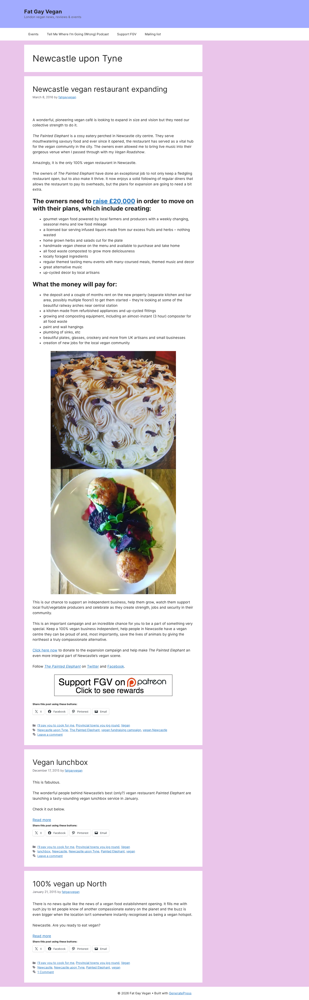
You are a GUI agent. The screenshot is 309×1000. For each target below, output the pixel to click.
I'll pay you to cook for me (55, 725)
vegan (130, 851)
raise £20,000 (114, 201)
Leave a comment (50, 734)
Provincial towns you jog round (97, 725)
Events (33, 34)
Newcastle (59, 851)
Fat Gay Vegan (43, 11)
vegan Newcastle (155, 730)
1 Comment (45, 972)
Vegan (125, 725)
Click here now (45, 650)
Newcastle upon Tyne (52, 730)
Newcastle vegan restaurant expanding (100, 89)
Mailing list (153, 34)
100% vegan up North (70, 883)
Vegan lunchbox (60, 762)
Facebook (115, 666)
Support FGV (126, 34)
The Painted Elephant (62, 666)
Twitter (93, 666)
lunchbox (43, 851)
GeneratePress (180, 993)
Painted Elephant (113, 851)
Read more (42, 820)
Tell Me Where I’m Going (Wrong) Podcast (78, 34)
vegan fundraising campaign (121, 730)
